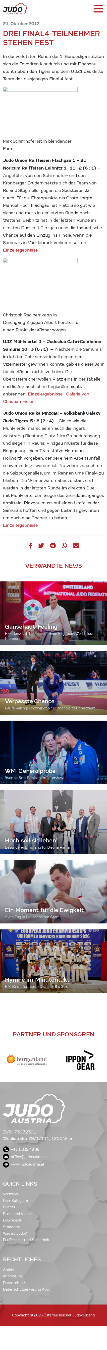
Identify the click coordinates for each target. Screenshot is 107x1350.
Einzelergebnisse (20, 250)
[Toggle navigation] (98, 9)
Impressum (12, 1276)
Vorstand (10, 1194)
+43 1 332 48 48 (25, 1149)
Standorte (11, 1227)
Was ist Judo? (15, 1233)
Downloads (12, 1220)
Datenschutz (14, 1283)
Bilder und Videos (17, 1214)
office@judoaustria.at (29, 1157)
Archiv (8, 1269)
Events (9, 1207)
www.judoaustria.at (27, 1164)
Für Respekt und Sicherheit (26, 1240)
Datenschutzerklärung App (26, 1289)
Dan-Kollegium (15, 1200)
